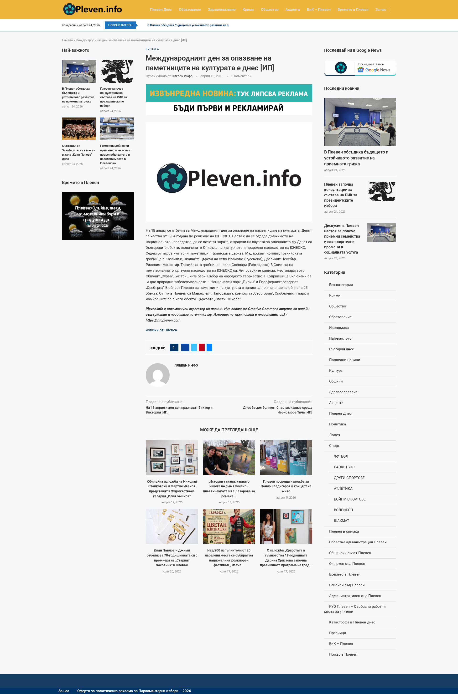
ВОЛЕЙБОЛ (343, 510)
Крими (248, 9)
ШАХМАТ (341, 521)
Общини (336, 381)
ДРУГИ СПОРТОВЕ (349, 478)
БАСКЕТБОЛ (344, 467)
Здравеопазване (221, 9)
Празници (337, 633)
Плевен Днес (161, 9)
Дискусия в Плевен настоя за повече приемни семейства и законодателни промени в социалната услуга (342, 239)
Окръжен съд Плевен (347, 563)
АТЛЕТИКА (343, 488)
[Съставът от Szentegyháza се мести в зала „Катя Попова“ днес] (79, 128)
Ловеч (334, 435)
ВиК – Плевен (318, 9)
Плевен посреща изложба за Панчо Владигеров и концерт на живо (286, 486)
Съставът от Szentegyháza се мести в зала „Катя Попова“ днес (78, 152)
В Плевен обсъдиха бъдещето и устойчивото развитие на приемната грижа (198, 25)
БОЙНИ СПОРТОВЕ (350, 499)
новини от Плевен (161, 330)
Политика (337, 424)
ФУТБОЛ (341, 456)
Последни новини (344, 360)
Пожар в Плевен (343, 654)
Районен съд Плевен (347, 585)
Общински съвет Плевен (350, 553)
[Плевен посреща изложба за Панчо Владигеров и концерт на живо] (286, 457)
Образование (190, 9)
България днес (341, 349)
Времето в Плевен (353, 9)
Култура (336, 370)
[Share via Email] (209, 347)
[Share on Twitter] (194, 347)
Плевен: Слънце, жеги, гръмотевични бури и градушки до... (98, 213)
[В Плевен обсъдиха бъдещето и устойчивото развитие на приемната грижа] (360, 122)
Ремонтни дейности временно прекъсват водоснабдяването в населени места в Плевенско (115, 154)
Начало (67, 40)
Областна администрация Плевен (358, 542)
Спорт (334, 446)
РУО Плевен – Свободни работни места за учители (355, 609)
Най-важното (340, 338)
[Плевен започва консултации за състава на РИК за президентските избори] (381, 191)
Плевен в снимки (344, 531)
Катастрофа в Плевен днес (352, 622)
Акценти (293, 9)
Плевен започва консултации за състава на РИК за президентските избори (340, 195)
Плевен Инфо (182, 76)
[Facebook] (394, 25)
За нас (380, 9)
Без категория (341, 285)
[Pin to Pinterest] (202, 347)
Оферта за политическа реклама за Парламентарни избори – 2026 (134, 691)
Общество (269, 9)
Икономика (339, 328)
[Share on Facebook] (185, 347)
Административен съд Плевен (355, 596)
